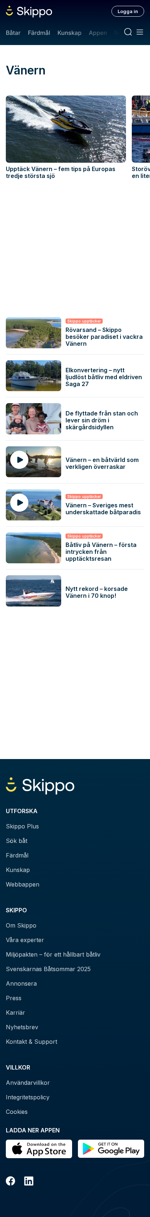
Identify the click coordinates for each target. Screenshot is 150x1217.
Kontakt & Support (31, 1041)
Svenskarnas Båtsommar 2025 (48, 969)
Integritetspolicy (28, 1097)
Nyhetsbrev (22, 1027)
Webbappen (22, 884)
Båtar (13, 32)
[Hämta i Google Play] (111, 1149)
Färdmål (39, 32)
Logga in (128, 11)
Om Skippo (21, 925)
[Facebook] (10, 1182)
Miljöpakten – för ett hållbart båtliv (53, 954)
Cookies (17, 1111)
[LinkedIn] (28, 1182)
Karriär (15, 1012)
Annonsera (21, 983)
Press (13, 998)
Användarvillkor (28, 1082)
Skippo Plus (22, 826)
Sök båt (16, 840)
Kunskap (70, 32)
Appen (98, 32)
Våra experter (25, 940)
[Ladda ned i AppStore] (39, 1149)
